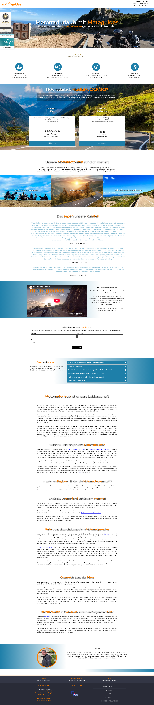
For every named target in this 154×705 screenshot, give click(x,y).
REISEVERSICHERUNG (109, 686)
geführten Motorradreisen (77, 449)
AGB (109, 694)
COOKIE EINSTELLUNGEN (109, 701)
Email (32, 339)
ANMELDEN (77, 347)
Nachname (80, 333)
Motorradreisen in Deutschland (91, 513)
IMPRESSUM (109, 690)
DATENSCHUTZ (109, 697)
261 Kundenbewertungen (5, 28)
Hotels (80, 472)
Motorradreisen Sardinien (45, 547)
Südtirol (106, 534)
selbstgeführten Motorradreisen (100, 449)
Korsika (46, 616)
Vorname (33, 333)
